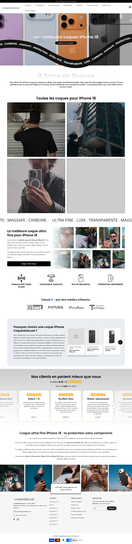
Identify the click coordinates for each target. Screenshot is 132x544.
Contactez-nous (74, 505)
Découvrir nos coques (66, 43)
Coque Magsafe (67, 5)
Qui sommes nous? (54, 502)
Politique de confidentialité (77, 518)
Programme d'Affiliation (76, 514)
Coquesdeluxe (10, 8)
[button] (68, 342)
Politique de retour (75, 508)
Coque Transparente (53, 5)
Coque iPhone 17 (53, 511)
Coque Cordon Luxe (92, 5)
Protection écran (106, 5)
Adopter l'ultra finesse (28, 264)
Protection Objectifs (30, 11)
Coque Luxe (79, 5)
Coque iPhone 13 (53, 524)
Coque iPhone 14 (53, 521)
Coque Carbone (39, 5)
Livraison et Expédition (76, 502)
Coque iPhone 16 (53, 514)
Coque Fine (28, 5)
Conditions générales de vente (78, 511)
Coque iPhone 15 (53, 518)
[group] (76, 341)
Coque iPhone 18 (53, 508)
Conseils (51, 505)
